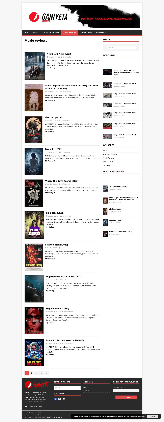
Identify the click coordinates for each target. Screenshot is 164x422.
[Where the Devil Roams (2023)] (105, 236)
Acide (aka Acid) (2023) (59, 53)
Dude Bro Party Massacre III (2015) (65, 340)
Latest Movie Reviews (113, 171)
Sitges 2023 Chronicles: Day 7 (125, 83)
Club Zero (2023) (55, 212)
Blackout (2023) (53, 117)
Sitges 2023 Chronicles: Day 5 (125, 103)
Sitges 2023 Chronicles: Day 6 (125, 94)
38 (42, 373)
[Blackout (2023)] (105, 213)
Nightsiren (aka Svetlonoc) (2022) (64, 276)
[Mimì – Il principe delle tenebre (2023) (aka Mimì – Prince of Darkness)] (105, 202)
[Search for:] (121, 47)
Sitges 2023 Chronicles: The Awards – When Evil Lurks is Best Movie (126, 72)
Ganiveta (100, 33)
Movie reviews (70, 33)
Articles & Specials (51, 33)
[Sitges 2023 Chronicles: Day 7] (107, 87)
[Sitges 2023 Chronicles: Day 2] (107, 128)
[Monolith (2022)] (105, 225)
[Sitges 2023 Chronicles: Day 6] (107, 97)
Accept (153, 416)
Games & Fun (86, 33)
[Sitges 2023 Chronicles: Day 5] (107, 106)
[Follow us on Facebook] (55, 399)
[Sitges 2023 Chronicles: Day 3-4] (107, 117)
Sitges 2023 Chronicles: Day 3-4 (125, 113)
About (85, 387)
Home (26, 33)
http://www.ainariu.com (54, 417)
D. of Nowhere (67, 57)
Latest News (109, 55)
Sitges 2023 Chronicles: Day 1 (125, 135)
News (35, 33)
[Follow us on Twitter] (59, 399)
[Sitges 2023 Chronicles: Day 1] (107, 137)
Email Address (117, 387)
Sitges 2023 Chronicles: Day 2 (125, 124)
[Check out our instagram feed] (64, 399)
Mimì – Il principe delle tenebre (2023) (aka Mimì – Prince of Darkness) (72, 87)
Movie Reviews (108, 158)
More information (139, 416)
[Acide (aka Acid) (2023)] (105, 191)
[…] (66, 65)
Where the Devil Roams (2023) (61, 180)
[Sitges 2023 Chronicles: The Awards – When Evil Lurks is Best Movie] (107, 74)
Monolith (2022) (53, 149)
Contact (86, 391)
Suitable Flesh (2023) (56, 244)
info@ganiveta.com (35, 406)
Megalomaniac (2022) (57, 308)
